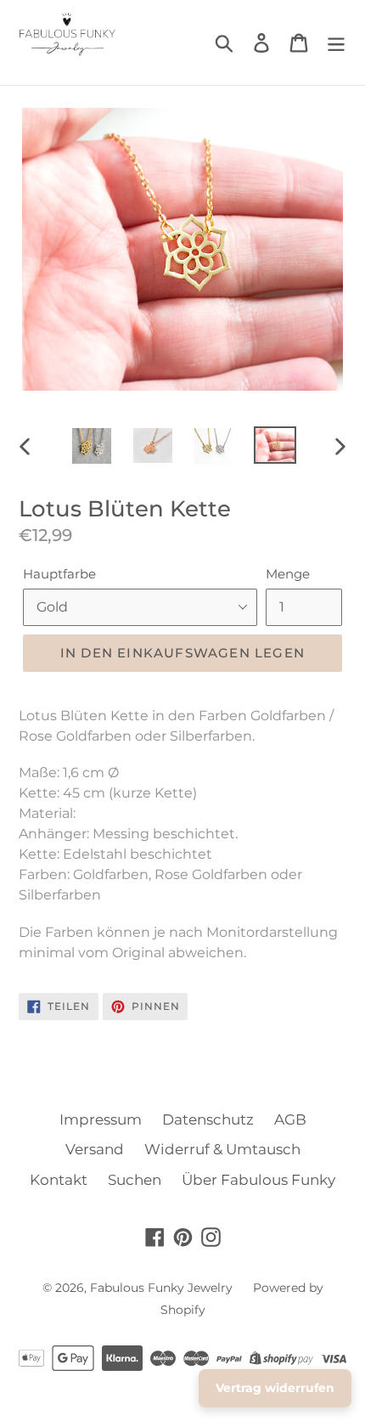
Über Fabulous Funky (258, 1179)
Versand (94, 1149)
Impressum (100, 1119)
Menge (288, 574)
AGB (290, 1119)
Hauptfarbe (59, 574)
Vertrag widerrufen (275, 1388)
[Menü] (336, 42)
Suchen (134, 1179)
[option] (91, 446)
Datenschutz (208, 1119)
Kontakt (58, 1179)
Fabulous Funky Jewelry (161, 1287)
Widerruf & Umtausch (222, 1149)
